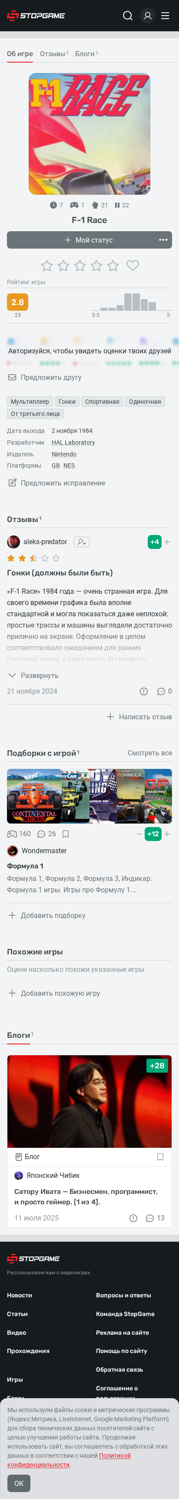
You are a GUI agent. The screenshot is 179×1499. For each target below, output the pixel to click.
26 (52, 834)
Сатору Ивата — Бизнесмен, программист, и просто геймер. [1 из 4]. (86, 1196)
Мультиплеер (30, 401)
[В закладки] (65, 834)
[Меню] (166, 15)
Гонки (67, 401)
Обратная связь (119, 1369)
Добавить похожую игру (60, 993)
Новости (19, 1295)
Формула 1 (25, 866)
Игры (15, 1379)
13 (161, 1218)
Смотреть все (150, 753)
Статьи (17, 1314)
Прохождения (28, 1351)
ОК (18, 1483)
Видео (16, 1332)
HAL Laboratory (73, 442)
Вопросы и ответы (123, 1295)
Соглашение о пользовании (117, 1393)
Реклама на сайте (122, 1332)
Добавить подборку (53, 915)
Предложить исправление (63, 483)
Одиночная (145, 401)
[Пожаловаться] (144, 691)
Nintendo (64, 454)
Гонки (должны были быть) (60, 573)
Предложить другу (51, 377)
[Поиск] (128, 16)
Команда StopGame (125, 1314)
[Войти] (148, 15)
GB (56, 465)
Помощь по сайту (121, 1351)
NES (69, 465)
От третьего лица (35, 413)
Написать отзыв (145, 717)
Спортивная (102, 401)
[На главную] (36, 15)
